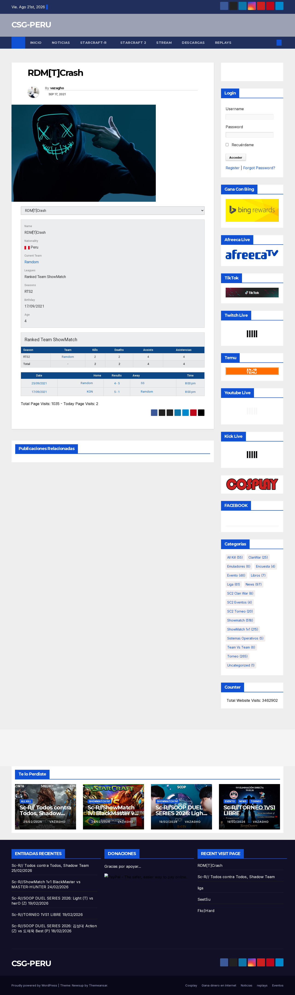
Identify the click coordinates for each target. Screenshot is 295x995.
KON (90, 391)
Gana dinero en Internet (219, 985)
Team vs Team (241, 647)
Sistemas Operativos (245, 638)
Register (233, 168)
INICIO (36, 43)
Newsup (78, 985)
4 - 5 (117, 383)
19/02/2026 (168, 821)
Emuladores (239, 566)
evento (236, 575)
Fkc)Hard (206, 910)
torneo (237, 656)
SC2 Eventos (239, 602)
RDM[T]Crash (210, 865)
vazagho (57, 88)
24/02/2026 (101, 821)
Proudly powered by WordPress (35, 985)
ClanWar (258, 557)
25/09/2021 (39, 383)
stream (164, 43)
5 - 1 (117, 392)
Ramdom (31, 262)
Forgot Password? (259, 168)
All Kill (235, 557)
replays (223, 43)
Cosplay (191, 985)
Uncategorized (241, 665)
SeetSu (204, 899)
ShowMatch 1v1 (242, 629)
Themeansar (98, 985)
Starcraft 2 (133, 43)
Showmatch (240, 620)
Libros (258, 575)
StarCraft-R (94, 43)
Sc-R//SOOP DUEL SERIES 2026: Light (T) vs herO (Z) (180, 813)
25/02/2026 (33, 821)
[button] (271, 42)
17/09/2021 (39, 392)
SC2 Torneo (240, 611)
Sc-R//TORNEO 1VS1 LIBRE (249, 810)
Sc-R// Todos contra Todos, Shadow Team (45, 813)
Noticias (61, 43)
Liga (233, 584)
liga (201, 888)
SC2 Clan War (240, 593)
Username (235, 109)
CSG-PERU (31, 25)
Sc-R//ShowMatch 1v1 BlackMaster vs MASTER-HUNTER (112, 813)
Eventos (277, 985)
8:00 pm (190, 383)
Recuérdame (242, 144)
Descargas (193, 43)
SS (143, 383)
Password (234, 126)
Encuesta (265, 566)
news (254, 584)
